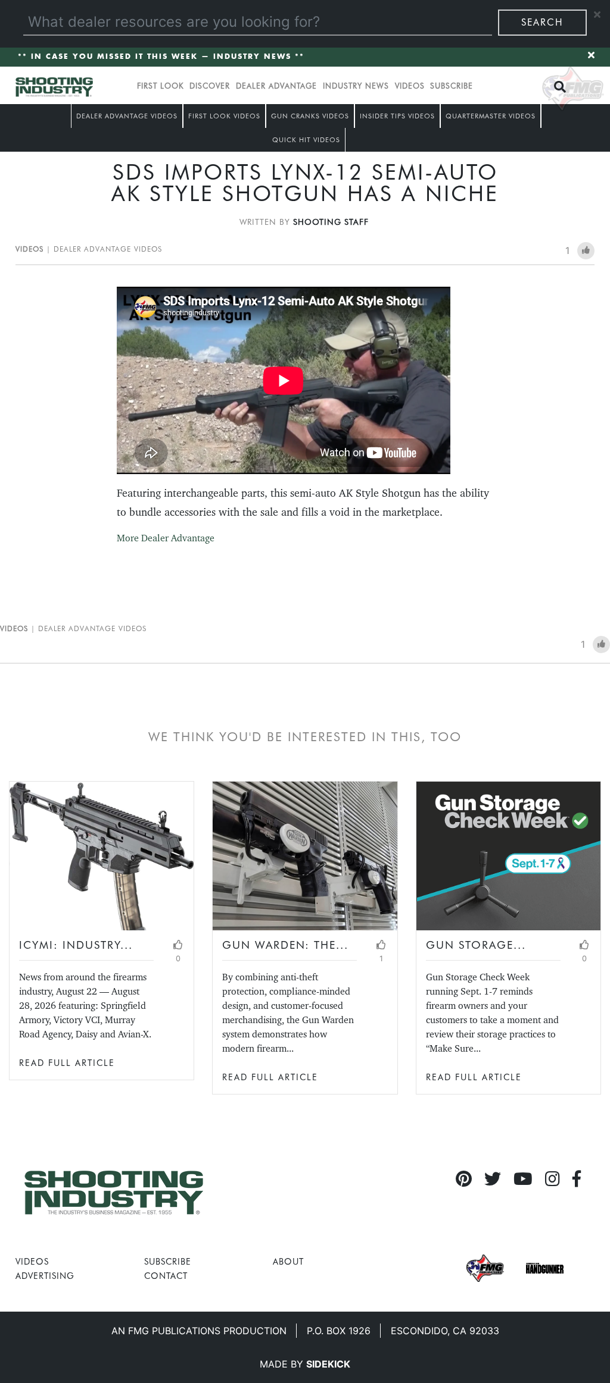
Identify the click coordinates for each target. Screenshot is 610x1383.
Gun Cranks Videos (310, 116)
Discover (209, 85)
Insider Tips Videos (397, 116)
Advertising (44, 1276)
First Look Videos (224, 116)
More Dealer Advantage (165, 538)
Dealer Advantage (276, 85)
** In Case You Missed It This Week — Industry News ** (161, 57)
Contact (166, 1276)
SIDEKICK (328, 1364)
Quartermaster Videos (491, 116)
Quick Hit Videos (306, 140)
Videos (410, 85)
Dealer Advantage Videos (127, 116)
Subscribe (451, 85)
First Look (160, 85)
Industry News (356, 85)
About (288, 1261)
